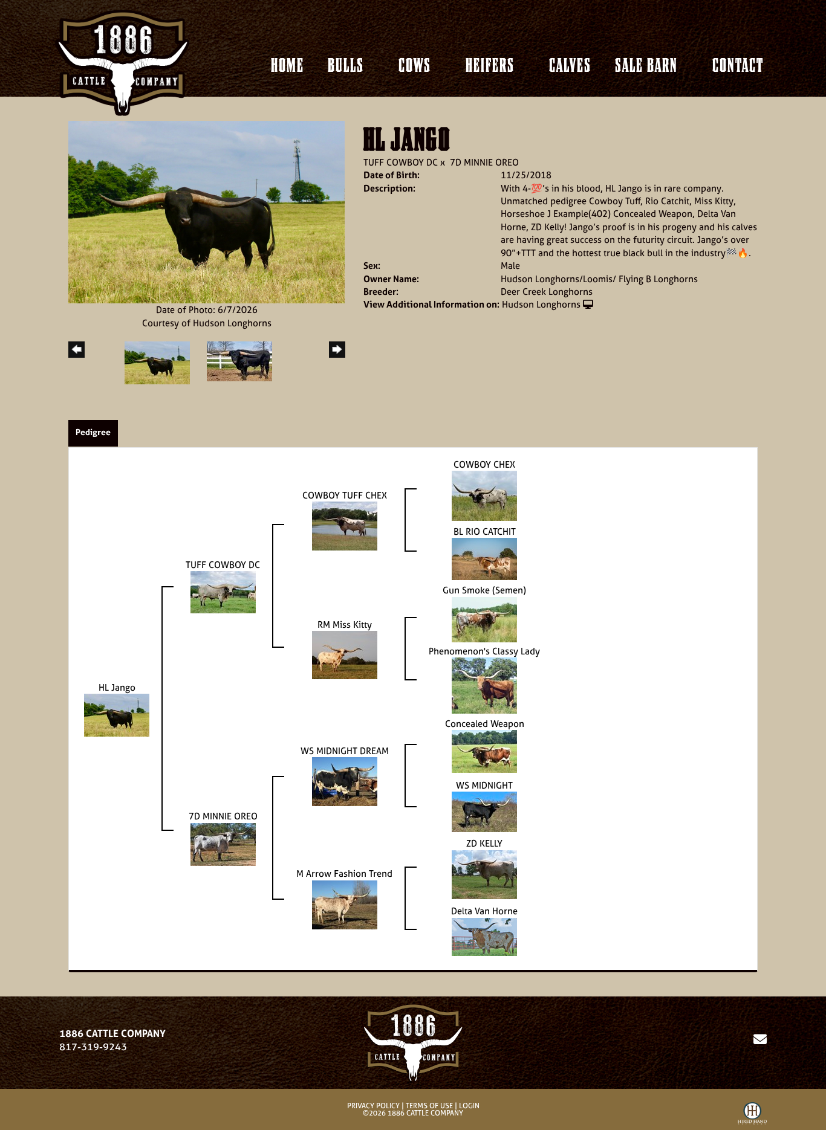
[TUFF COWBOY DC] (223, 591)
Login (469, 1106)
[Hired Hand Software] (752, 1115)
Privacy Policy (373, 1106)
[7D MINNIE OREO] (223, 843)
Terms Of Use (429, 1106)
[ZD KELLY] (484, 873)
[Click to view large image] (206, 211)
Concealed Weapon (484, 723)
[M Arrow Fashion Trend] (344, 903)
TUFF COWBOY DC (400, 162)
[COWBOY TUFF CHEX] (344, 525)
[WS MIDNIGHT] (484, 811)
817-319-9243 (93, 1046)
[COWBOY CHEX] (484, 495)
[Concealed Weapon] (484, 750)
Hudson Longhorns (541, 304)
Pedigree (93, 431)
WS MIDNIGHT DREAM (345, 750)
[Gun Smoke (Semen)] (484, 618)
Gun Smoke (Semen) (484, 590)
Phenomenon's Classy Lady (484, 651)
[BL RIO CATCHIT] (484, 558)
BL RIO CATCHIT (485, 531)
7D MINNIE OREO (484, 162)
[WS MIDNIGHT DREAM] (344, 781)
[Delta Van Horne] (484, 935)
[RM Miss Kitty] (344, 654)
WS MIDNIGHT (484, 785)
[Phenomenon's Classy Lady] (484, 685)
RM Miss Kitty (344, 624)
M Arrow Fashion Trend (344, 873)
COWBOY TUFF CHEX (344, 495)
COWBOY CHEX (484, 464)
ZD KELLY (484, 843)
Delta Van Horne (484, 911)
